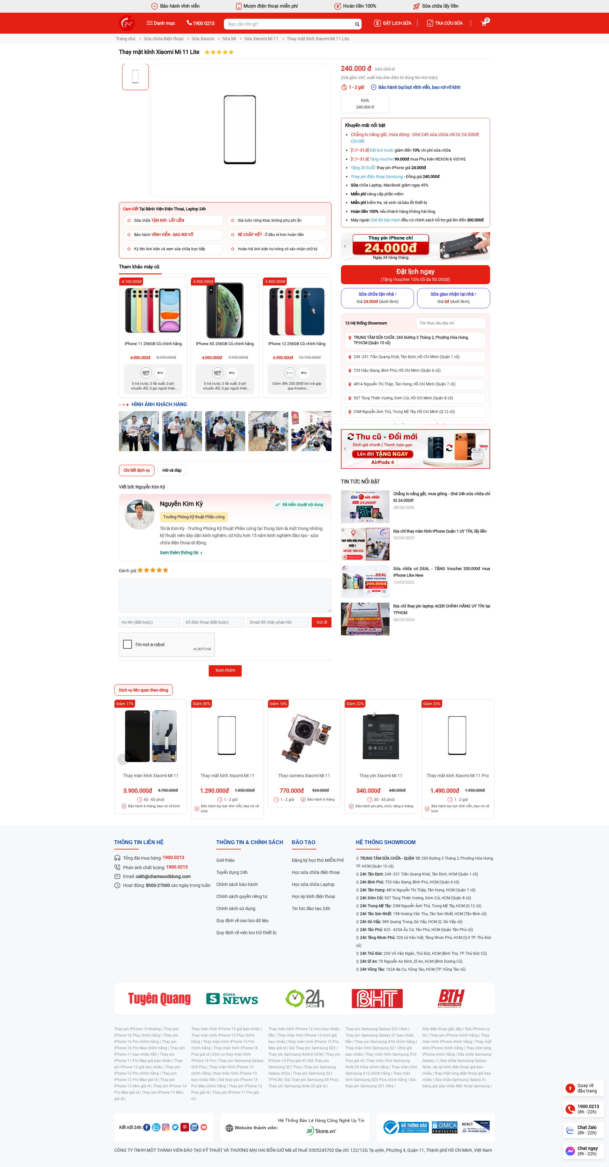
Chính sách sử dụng (235, 908)
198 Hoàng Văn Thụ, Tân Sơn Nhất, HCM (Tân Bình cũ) (423, 914)
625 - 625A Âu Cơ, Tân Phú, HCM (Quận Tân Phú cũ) (416, 930)
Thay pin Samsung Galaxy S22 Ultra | (377, 1029)
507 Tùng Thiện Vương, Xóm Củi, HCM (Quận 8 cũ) (415, 898)
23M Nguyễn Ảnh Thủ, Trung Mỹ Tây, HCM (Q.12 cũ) (420, 906)
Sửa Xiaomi (203, 38)
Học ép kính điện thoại (313, 896)
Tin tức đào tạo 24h (311, 908)
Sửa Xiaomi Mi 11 (261, 38)
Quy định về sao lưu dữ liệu (242, 920)
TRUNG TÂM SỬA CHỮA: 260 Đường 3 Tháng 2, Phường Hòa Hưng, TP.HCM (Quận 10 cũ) (411, 340)
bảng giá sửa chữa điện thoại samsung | (457, 1086)
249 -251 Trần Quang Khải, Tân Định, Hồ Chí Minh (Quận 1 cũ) (407, 357)
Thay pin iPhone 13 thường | (139, 1029)
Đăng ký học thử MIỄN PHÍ (318, 860)
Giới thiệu (225, 860)
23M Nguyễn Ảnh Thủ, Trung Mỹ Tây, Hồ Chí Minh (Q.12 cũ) (404, 412)
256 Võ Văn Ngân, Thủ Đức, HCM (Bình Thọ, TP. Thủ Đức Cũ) (423, 953)
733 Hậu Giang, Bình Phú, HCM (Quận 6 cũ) (409, 882)
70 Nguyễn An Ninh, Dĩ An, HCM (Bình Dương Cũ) (411, 961)
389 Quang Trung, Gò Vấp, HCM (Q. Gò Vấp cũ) (411, 922)
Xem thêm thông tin (179, 552)
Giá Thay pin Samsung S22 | (313, 1048)
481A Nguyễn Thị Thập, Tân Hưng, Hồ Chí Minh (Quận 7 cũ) (404, 384)
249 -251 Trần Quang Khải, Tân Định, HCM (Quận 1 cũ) (419, 874)
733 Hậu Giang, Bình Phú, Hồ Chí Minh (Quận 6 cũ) (397, 370)
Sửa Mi (229, 38)
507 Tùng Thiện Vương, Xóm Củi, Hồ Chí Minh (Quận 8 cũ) (403, 398)
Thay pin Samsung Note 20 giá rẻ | (298, 1086)
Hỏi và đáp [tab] (171, 470)
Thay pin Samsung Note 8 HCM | (296, 1054)
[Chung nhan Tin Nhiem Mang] (475, 1127)
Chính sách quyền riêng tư (241, 896)
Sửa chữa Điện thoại (163, 38)
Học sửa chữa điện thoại (316, 872)
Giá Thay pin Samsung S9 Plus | (312, 1080)
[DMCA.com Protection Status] (444, 1127)
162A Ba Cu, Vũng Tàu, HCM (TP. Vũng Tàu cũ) (413, 969)
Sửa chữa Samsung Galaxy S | (460, 1080)
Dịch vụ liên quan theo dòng (143, 690)
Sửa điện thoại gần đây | (443, 1029)
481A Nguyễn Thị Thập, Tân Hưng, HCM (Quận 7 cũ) (417, 890)
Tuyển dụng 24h (232, 872)
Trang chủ (125, 38)
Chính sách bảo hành (237, 884)
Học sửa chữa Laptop (313, 884)
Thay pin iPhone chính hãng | (455, 1035)
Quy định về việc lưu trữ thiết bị (246, 932)
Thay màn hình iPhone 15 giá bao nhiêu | (226, 1029)
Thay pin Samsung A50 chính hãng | (386, 1041)
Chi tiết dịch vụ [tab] (137, 470)
